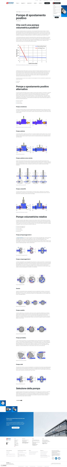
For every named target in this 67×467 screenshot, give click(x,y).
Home (17, 11)
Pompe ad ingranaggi (9, 450)
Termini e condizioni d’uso (39, 466)
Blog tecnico (51, 0)
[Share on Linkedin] (21, 400)
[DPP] (9, 3)
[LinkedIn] (8, 443)
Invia (56, 17)
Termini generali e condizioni (32, 466)
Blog (19, 11)
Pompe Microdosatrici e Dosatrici (22, 450)
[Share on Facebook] (20, 400)
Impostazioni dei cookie (46, 466)
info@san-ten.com (44, 443)
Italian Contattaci (15, 427)
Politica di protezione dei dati (21, 466)
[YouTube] (8, 444)
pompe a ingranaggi (20, 237)
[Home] (8, 438)
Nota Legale (27, 466)
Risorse (30, 450)
